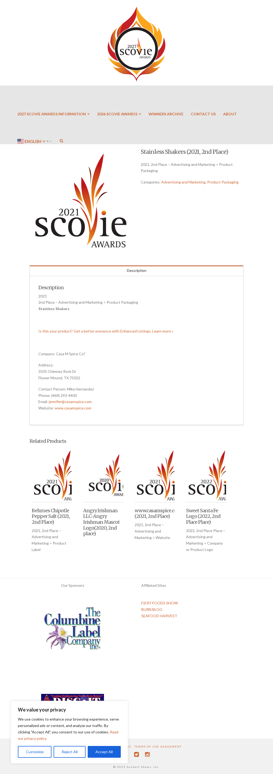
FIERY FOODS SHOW (159, 603)
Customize (35, 751)
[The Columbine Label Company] (72, 630)
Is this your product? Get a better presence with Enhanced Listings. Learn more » (105, 331)
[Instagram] (147, 754)
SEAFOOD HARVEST (159, 615)
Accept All (104, 751)
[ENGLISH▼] (35, 125)
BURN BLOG (151, 609)
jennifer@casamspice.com (70, 401)
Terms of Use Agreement (158, 746)
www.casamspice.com (73, 408)
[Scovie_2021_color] (81, 200)
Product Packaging (223, 182)
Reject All (70, 751)
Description (136, 270)
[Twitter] (136, 754)
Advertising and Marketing (183, 182)
